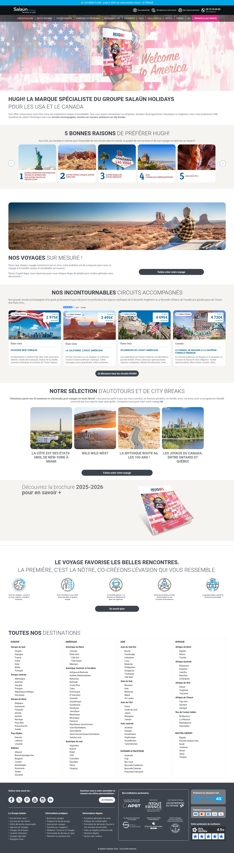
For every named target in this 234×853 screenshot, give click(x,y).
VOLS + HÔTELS (154, 18)
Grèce (17, 661)
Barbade (74, 682)
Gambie (183, 705)
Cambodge (129, 654)
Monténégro (20, 765)
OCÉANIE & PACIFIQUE (132, 751)
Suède (18, 729)
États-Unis (74, 654)
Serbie (18, 771)
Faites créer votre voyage (171, 272)
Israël (181, 744)
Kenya (182, 687)
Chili (72, 755)
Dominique (75, 691)
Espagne (19, 654)
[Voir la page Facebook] (11, 800)
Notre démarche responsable (23, 824)
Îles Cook (128, 762)
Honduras (74, 708)
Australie (128, 755)
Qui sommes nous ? (18, 818)
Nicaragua (74, 718)
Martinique (75, 714)
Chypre (18, 651)
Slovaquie (19, 695)
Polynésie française (133, 771)
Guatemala (75, 705)
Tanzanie (183, 693)
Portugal (19, 670)
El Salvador (75, 695)
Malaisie (128, 664)
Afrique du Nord (183, 647)
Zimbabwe (184, 678)
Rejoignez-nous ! (17, 839)
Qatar (182, 754)
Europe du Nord (18, 699)
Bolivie (73, 749)
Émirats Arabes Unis (189, 741)
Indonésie (129, 657)
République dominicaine (81, 724)
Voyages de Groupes (19, 830)
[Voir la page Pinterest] (27, 800)
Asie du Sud (126, 681)
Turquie (182, 757)
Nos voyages (45, 258)
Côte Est (75, 657)
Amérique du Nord (75, 647)
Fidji (126, 758)
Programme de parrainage (58, 821)
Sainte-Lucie (75, 737)
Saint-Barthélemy (78, 727)
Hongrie (18, 685)
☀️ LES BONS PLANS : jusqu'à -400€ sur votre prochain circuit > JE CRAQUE (117, 2)
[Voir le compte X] (19, 800)
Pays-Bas (19, 722)
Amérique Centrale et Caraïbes (81, 668)
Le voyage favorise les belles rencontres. (117, 566)
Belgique (19, 703)
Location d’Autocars (18, 833)
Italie (17, 664)
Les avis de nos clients (20, 821)
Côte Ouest (76, 661)
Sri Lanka (129, 698)
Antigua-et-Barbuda (79, 672)
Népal (127, 695)
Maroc (182, 654)
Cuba (72, 688)
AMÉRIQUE (71, 641)
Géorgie (128, 731)
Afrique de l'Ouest (184, 697)
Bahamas (74, 678)
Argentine (74, 745)
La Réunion (184, 719)
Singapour (129, 670)
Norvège (19, 719)
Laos (126, 661)
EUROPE (15, 641)
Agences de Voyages (19, 827)
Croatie (18, 762)
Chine (127, 706)
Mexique (74, 664)
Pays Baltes (16, 733)
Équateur (74, 762)
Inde (126, 688)
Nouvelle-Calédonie (133, 765)
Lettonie (18, 740)
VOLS (141, 18)
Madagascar (185, 722)
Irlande (18, 713)
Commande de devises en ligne (60, 833)
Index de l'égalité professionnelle (98, 830)
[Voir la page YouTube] (35, 800)
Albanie (18, 752)
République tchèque (24, 691)
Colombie (74, 758)
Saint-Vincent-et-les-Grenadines (84, 734)
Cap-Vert (183, 701)
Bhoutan (128, 685)
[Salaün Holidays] (25, 10)
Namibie (183, 675)
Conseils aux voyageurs (57, 827)
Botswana (184, 665)
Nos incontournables (117, 292)
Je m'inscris (107, 800)
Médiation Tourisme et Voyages (61, 830)
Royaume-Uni (21, 726)
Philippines (129, 667)
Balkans (15, 748)
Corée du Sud (130, 709)
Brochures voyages (55, 818)
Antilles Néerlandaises (80, 675)
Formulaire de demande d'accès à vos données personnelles (99, 825)
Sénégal (183, 708)
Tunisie (182, 657)
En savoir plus (117, 608)
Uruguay (74, 768)
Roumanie (20, 768)
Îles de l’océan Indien (186, 712)
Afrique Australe (184, 661)
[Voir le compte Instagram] (43, 800)
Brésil (72, 752)
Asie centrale (127, 723)
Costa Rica (75, 685)
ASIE (122, 641)
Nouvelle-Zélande (132, 768)
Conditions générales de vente (97, 818)
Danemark (20, 706)
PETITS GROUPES (44, 18)
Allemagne (20, 678)
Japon (127, 713)
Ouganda (183, 690)
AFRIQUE (180, 641)
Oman (182, 750)
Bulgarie (19, 758)
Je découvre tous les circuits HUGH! (117, 373)
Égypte (182, 651)
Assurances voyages (56, 824)
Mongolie (128, 716)
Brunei (127, 651)
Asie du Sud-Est (128, 647)
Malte (17, 667)
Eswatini (183, 669)
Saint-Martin (75, 731)
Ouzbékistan (130, 740)
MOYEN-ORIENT (184, 733)
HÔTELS (168, 18)
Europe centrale (18, 674)
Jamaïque (74, 711)
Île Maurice (184, 716)
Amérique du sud (74, 741)
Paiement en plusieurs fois (58, 836)
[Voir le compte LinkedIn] (50, 800)
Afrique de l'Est (183, 683)
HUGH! (10, 88)
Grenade (74, 698)
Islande (18, 716)
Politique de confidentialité (95, 821)
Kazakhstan (130, 734)
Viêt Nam (128, 677)
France (18, 657)
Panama (74, 721)
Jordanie (183, 747)
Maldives (128, 691)
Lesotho (183, 672)
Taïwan (127, 719)
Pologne (19, 688)
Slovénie (19, 775)
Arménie (128, 727)
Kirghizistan (130, 737)
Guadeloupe (75, 701)
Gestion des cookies (93, 836)
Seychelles (184, 726)
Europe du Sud (18, 647)
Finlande (19, 709)
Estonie (18, 737)
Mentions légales (91, 833)
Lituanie (18, 744)
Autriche (19, 682)
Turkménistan (131, 744)
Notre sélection (117, 391)
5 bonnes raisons (117, 133)
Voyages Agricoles (18, 836)
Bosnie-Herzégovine (24, 755)
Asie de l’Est (127, 702)
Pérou (72, 765)
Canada (73, 651)
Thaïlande (129, 674)
